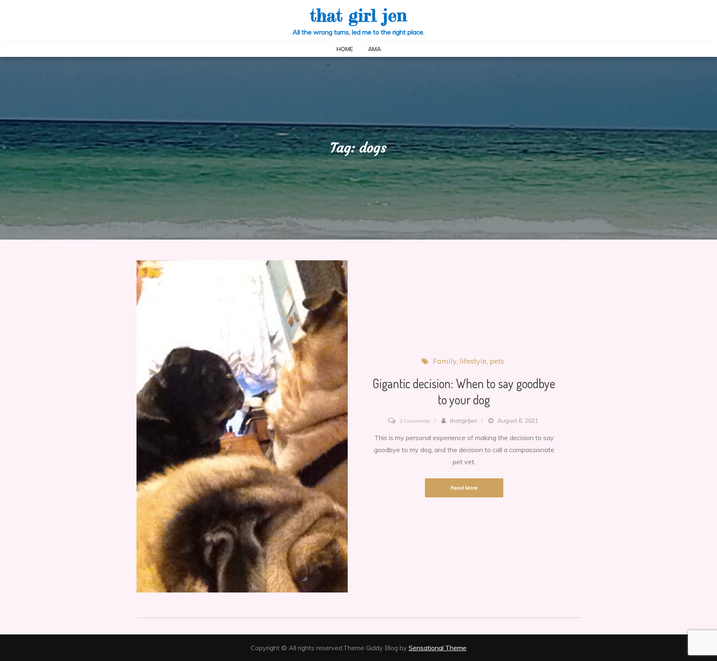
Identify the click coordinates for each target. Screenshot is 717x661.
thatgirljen (463, 420)
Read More (464, 488)
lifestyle (473, 361)
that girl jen (358, 15)
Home (345, 49)
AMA (374, 49)
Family (445, 361)
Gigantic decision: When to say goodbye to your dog (464, 391)
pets (497, 361)
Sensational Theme (437, 648)
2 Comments (415, 421)
